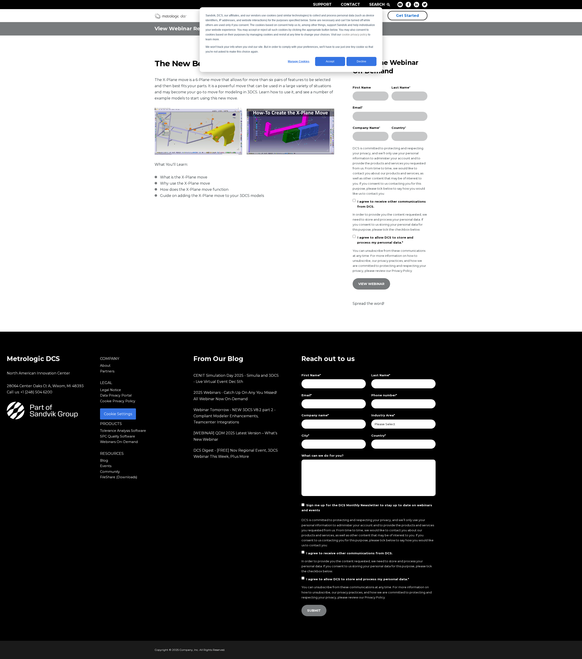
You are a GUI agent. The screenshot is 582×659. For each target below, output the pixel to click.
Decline (361, 61)
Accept (330, 61)
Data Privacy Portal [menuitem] (116, 395)
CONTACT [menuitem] (350, 4)
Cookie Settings (118, 414)
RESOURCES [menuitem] (112, 453)
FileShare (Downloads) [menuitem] (118, 477)
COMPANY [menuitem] (109, 358)
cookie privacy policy (354, 34)
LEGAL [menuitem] (106, 383)
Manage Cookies (298, 61)
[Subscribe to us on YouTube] (73, 430)
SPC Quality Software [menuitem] (117, 436)
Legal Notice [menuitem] (110, 390)
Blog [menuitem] (104, 460)
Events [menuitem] (105, 466)
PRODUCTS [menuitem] (111, 424)
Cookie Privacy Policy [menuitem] (117, 401)
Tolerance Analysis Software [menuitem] (123, 431)
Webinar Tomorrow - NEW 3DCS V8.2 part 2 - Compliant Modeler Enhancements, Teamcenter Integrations (234, 416)
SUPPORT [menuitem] (322, 4)
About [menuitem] (105, 366)
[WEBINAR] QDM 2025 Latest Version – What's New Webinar (235, 436)
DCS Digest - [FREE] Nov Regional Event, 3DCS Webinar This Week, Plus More (235, 453)
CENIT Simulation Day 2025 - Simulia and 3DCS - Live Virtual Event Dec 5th (236, 378)
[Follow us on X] (38, 430)
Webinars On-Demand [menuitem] (119, 442)
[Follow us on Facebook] (26, 430)
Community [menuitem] (110, 472)
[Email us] (50, 430)
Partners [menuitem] (107, 371)
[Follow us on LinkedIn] (61, 430)
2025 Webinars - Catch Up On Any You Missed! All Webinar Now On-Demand (235, 395)
